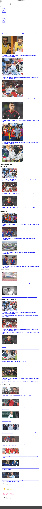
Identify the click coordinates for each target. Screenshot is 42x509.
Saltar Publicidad (21, 0)
